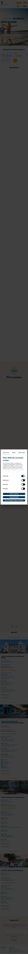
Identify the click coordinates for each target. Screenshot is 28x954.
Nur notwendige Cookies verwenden (14, 500)
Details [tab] (13, 452)
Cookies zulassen (14, 493)
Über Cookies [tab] (22, 452)
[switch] (23, 480)
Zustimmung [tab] (6, 452)
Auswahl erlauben (14, 497)
